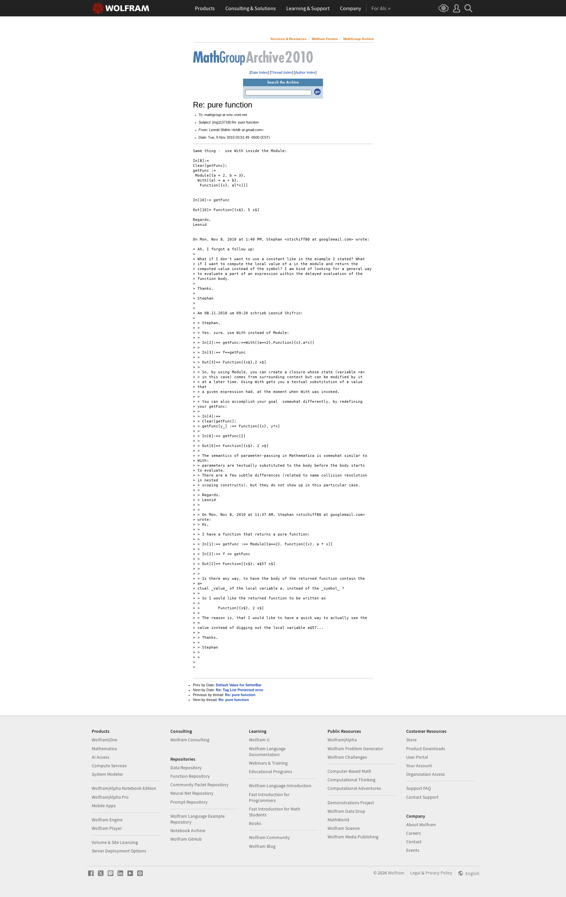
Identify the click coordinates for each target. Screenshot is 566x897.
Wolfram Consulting (189, 740)
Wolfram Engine (107, 820)
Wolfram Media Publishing (353, 837)
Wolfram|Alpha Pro (110, 797)
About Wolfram (421, 825)
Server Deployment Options (119, 851)
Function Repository (190, 776)
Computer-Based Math (349, 771)
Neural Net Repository (192, 793)
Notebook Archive (187, 830)
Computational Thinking (351, 780)
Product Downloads (425, 748)
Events (412, 850)
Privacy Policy (438, 873)
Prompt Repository (189, 802)
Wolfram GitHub (186, 839)
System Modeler (107, 774)
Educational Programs (270, 771)
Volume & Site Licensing (115, 842)
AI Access (100, 757)
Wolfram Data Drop (346, 811)
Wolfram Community (269, 837)
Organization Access (425, 774)
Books (255, 823)
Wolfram (396, 873)
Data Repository (186, 767)
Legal (415, 873)
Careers (413, 833)
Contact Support (422, 797)
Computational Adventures (354, 788)
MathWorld (338, 820)
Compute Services (109, 766)
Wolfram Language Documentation (267, 751)
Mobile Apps (104, 806)
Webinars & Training (268, 763)
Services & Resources (289, 39)
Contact (414, 842)
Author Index (305, 72)
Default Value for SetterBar (238, 685)
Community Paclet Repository (199, 785)
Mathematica (104, 748)
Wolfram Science (344, 828)
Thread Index (281, 72)
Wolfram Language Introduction (280, 786)
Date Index (259, 72)
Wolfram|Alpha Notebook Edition (124, 788)
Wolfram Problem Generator (355, 748)
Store (411, 740)
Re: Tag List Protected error (239, 690)
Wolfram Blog (262, 846)
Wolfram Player (107, 828)
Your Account (419, 766)
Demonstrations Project (351, 803)
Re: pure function (240, 695)
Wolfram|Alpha (342, 740)
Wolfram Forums (325, 39)
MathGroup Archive (358, 39)
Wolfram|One (104, 740)
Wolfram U (259, 740)
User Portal (417, 757)
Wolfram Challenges (347, 757)
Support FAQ (418, 788)
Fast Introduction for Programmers (269, 797)
